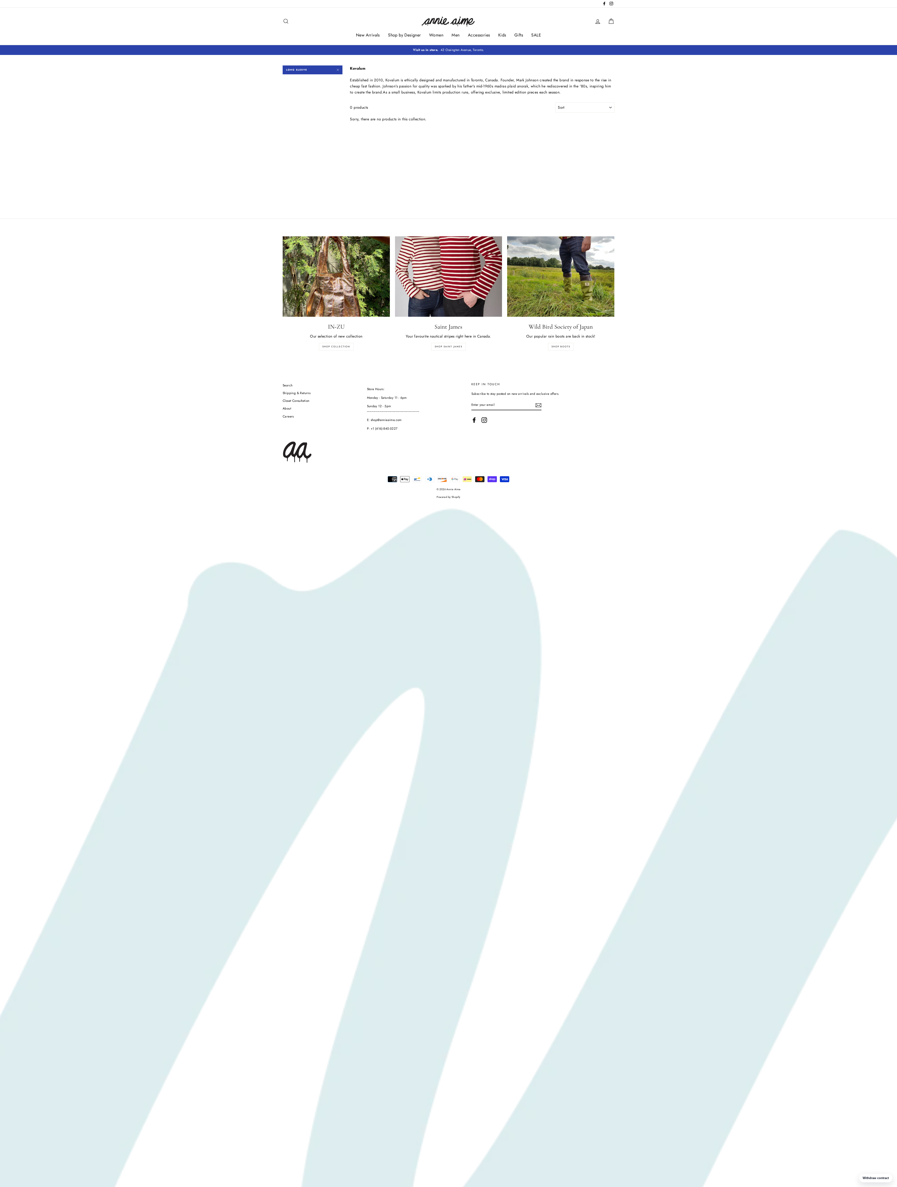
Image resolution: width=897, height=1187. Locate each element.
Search (287, 385)
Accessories (479, 35)
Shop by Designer (404, 35)
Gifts (518, 35)
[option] (448, 50)
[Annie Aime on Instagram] (484, 420)
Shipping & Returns (296, 393)
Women (436, 35)
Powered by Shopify (448, 497)
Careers (288, 416)
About (287, 408)
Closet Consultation (296, 400)
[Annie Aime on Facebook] (474, 420)
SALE (536, 35)
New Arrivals (368, 35)
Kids (502, 35)
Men (455, 35)
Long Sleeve (296, 70)
